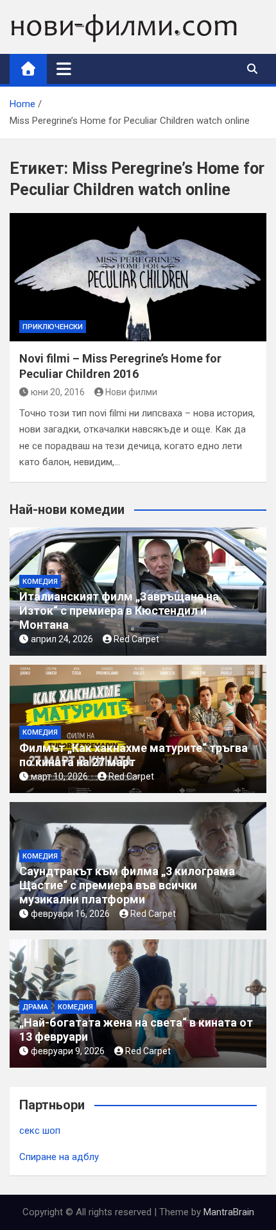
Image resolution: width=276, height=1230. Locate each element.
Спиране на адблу (59, 1157)
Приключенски (52, 327)
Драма (35, 1007)
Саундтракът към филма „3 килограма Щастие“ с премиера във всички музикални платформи (127, 884)
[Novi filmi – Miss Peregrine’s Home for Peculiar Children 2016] (138, 277)
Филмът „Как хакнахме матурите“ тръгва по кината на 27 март (133, 755)
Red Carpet (136, 639)
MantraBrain (228, 1212)
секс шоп (39, 1130)
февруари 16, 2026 (70, 914)
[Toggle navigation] (64, 68)
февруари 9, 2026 (68, 1051)
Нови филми (131, 392)
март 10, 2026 (59, 776)
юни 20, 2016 (58, 392)
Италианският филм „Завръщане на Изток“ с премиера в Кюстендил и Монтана (119, 610)
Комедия (40, 581)
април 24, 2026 (62, 639)
